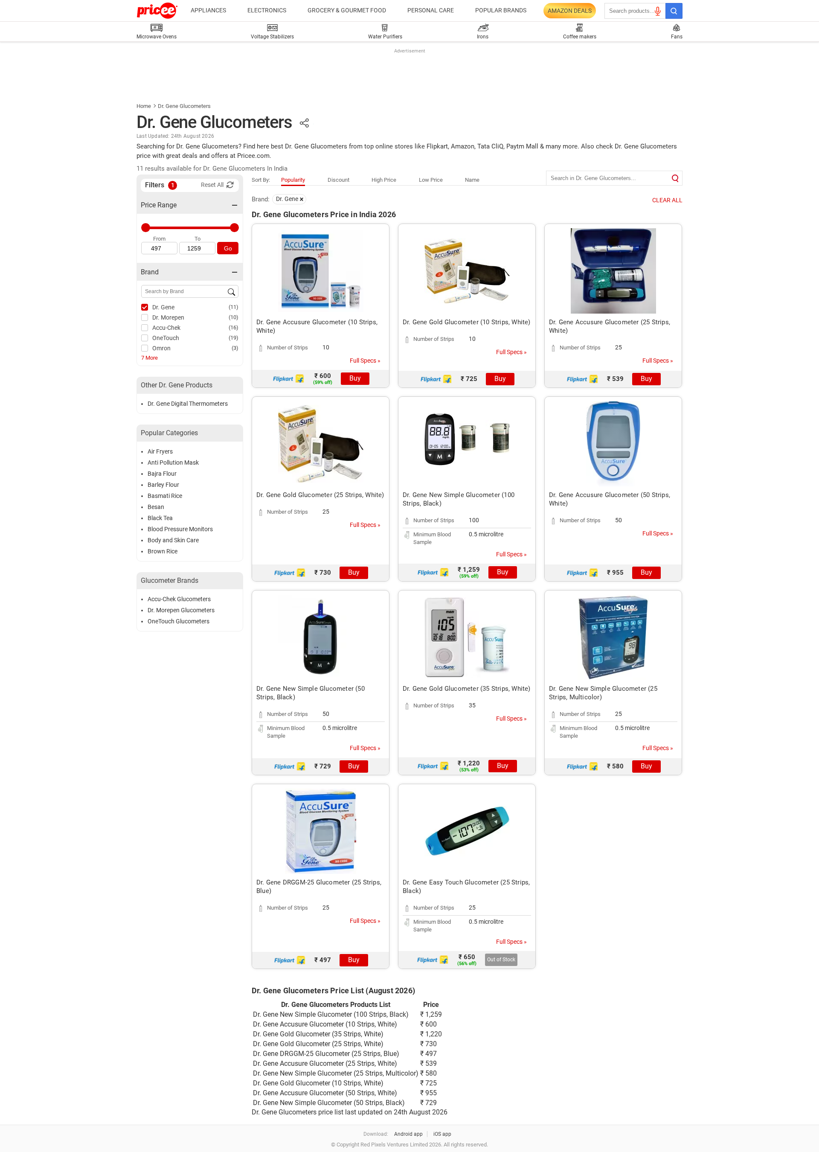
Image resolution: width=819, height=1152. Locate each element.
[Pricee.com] (157, 10)
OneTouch (165, 338)
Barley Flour (163, 484)
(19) (233, 338)
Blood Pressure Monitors (180, 529)
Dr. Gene (163, 307)
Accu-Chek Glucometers (179, 599)
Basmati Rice (165, 495)
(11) (233, 307)
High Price (384, 180)
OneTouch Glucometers (178, 621)
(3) (235, 348)
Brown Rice (162, 551)
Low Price (431, 180)
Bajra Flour (162, 473)
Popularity (293, 180)
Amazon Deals (570, 10)
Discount (338, 180)
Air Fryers (160, 451)
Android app (408, 1134)
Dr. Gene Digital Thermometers (188, 403)
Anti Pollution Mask (173, 462)
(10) (233, 317)
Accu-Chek (166, 327)
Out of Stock (501, 960)
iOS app (442, 1134)
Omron (161, 348)
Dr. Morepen (168, 317)
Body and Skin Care (173, 540)
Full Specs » (365, 360)
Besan (156, 506)
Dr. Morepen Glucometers (181, 610)
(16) (233, 327)
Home (143, 106)
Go (228, 248)
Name (472, 180)
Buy (355, 378)
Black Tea (160, 518)
